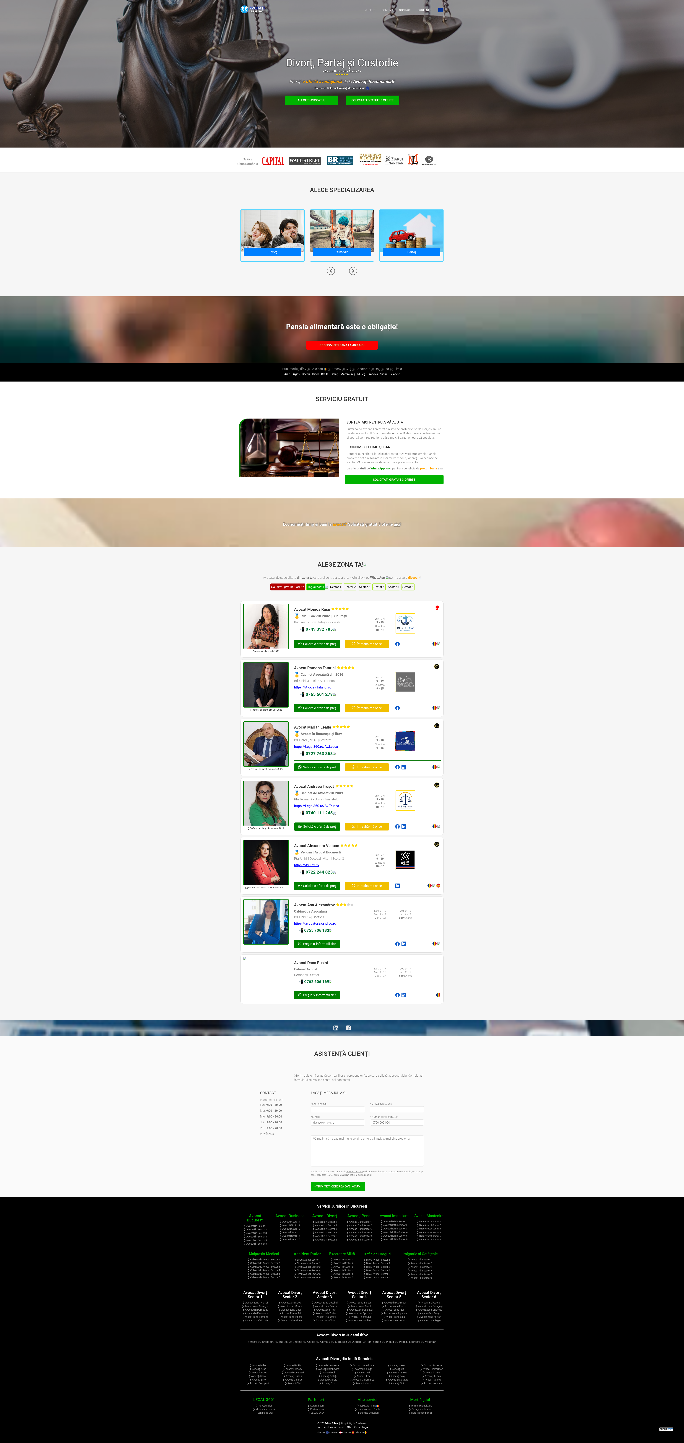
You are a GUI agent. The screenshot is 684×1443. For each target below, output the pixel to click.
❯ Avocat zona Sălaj (394, 1316)
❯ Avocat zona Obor (290, 1309)
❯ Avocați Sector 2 (290, 1225)
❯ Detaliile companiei (420, 1412)
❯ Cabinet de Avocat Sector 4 (264, 1270)
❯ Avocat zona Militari (429, 1316)
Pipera (390, 1342)
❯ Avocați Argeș (258, 1372)
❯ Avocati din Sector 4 (324, 1232)
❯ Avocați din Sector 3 (420, 1267)
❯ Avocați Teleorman (431, 1369)
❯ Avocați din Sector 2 (420, 1263)
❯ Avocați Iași (362, 1372)
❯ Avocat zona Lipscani (394, 1313)
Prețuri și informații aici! (319, 944)
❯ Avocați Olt (396, 1369)
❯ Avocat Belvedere (429, 1302)
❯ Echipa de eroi (264, 1412)
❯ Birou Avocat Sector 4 (429, 1232)
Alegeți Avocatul (311, 100)
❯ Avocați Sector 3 (290, 1228)
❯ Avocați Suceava (431, 1365)
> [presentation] (353, 271)
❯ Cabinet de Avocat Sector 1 (264, 1259)
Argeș (296, 374)
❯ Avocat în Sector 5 (342, 1273)
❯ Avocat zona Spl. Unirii (359, 1313)
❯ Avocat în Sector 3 (342, 1266)
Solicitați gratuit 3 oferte (372, 100)
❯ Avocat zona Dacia (290, 1302)
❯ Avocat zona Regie (429, 1320)
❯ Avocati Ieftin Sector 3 (394, 1228)
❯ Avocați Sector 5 (290, 1235)
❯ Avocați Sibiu (396, 1383)
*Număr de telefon (384, 1116)
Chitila (311, 1342)
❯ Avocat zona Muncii (290, 1306)
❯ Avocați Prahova (396, 1372)
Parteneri (425, 10)
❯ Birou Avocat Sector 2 (429, 1225)
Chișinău (317, 369)
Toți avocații (315, 587)
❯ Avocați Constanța (327, 1365)
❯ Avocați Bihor (258, 1379)
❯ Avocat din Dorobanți (255, 1309)
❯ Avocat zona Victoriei (255, 1320)
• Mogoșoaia (347, 1346)
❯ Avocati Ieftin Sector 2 (394, 1225)
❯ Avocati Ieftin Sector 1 (394, 1221)
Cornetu (325, 1342)
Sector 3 (364, 587)
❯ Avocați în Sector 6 (255, 1243)
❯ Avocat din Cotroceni (394, 1302)
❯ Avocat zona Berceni (359, 1302)
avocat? (367, 524)
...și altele (393, 374)
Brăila (324, 374)
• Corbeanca (342, 1346)
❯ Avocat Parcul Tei (290, 1313)
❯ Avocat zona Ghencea (428, 1309)
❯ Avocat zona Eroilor (394, 1306)
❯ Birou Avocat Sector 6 (429, 1239)
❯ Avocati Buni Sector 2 (359, 1225)
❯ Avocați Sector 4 (290, 1232)
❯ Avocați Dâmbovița (327, 1369)
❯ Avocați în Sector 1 (255, 1225)
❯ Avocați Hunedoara (362, 1365)
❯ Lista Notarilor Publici (368, 1409)
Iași (387, 369)
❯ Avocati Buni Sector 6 (359, 1239)
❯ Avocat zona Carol (359, 1306)
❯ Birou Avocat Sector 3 (429, 1228)
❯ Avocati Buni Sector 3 (359, 1229)
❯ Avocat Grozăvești (428, 1313)
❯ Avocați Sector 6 (290, 1239)
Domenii (387, 10)
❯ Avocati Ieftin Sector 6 (394, 1239)
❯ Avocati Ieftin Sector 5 (394, 1235)
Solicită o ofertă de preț (319, 644)
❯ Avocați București (293, 1372)
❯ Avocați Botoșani (258, 1383)
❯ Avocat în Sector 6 (342, 1277)
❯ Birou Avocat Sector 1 (429, 1221)
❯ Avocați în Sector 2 (255, 1229)
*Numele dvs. (319, 1103)
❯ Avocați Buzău (292, 1376)
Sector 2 (350, 587)
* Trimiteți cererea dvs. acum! (337, 1186)
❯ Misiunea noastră (264, 1409)
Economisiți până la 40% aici (342, 345)
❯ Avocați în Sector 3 (255, 1233)
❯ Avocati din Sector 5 (324, 1236)
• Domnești (344, 1346)
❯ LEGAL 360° (316, 1412)
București (289, 369)
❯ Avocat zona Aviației (255, 1302)
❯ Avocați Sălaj (396, 1376)
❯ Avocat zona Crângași (428, 1306)
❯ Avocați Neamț (396, 1365)
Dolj (377, 369)
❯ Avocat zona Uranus (394, 1320)
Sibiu (383, 374)
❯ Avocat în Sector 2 (342, 1263)
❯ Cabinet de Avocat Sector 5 (264, 1273)
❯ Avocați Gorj (327, 1383)
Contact (405, 10)
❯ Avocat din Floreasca (255, 1313)
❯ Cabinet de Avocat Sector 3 (264, 1266)
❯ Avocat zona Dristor (324, 1306)
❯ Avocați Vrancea (431, 1383)
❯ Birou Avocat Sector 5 (429, 1236)
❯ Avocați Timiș (431, 1372)
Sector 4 (379, 587)
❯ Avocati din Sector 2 (324, 1225)
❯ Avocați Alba (258, 1365)
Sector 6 (407, 587)
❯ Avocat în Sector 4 (342, 1270)
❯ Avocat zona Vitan (324, 1320)
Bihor (315, 374)
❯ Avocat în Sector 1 (342, 1259)
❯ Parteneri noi (316, 1409)
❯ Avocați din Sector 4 (420, 1270)
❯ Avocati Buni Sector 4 (359, 1232)
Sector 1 (335, 587)
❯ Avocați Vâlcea (431, 1379)
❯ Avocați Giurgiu (327, 1379)
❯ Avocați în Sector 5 (255, 1240)
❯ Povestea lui (264, 1405)
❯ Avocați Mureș (362, 1383)
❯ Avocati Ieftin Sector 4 (394, 1232)
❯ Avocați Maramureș (362, 1379)
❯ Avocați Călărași (292, 1379)
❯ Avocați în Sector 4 (255, 1236)
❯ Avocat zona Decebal (325, 1302)
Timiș (398, 369)
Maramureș (348, 374)
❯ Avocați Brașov (292, 1369)
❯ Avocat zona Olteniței (359, 1309)
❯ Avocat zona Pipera (290, 1316)
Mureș (361, 374)
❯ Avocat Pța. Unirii (325, 1316)
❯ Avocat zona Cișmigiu (255, 1306)
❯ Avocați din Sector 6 (420, 1277)
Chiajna (297, 1342)
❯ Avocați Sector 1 (290, 1221)
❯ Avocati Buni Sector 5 (359, 1236)
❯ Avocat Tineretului (359, 1316)
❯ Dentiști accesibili (368, 1412)
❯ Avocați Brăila (293, 1365)
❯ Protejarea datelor (420, 1409)
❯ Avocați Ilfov (362, 1376)
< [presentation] (331, 271)
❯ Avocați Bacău (257, 1376)
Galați (334, 374)
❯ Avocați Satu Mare (396, 1379)
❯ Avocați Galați (327, 1376)
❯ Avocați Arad (257, 1369)
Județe (370, 10)
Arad (287, 374)
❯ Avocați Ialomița (362, 1369)
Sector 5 (393, 587)
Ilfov (303, 369)
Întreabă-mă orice (369, 644)
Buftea (283, 1342)
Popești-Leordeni (409, 1342)
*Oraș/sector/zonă (381, 1103)
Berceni (252, 1342)
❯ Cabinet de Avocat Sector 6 (264, 1277)
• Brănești (339, 1346)
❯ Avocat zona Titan (324, 1309)
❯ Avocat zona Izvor (394, 1309)
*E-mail (315, 1116)
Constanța (363, 369)
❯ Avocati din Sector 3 (324, 1229)
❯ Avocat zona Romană (255, 1316)
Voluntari (430, 1342)
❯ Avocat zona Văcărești (359, 1320)
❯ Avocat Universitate (290, 1320)
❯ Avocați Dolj (327, 1372)
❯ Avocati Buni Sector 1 (359, 1221)
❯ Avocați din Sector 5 (420, 1274)
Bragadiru (268, 1342)
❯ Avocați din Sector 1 (420, 1259)
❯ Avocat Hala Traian (324, 1313)
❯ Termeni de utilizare (420, 1405)
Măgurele (341, 1342)
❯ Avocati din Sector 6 (324, 1239)
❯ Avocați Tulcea (431, 1376)
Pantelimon (374, 1342)
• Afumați (337, 1346)
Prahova (372, 374)
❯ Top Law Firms (366, 1405)
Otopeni (357, 1342)
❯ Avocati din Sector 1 (324, 1221)
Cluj (348, 369)
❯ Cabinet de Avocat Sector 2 (264, 1263)
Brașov (336, 369)
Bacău (306, 374)
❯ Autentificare (315, 1405)
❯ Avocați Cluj (292, 1383)
